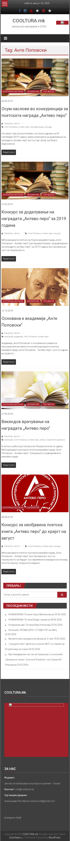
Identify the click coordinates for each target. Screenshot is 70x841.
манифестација (37, 127)
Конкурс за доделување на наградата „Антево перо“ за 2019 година (33, 218)
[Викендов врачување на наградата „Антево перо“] (35, 390)
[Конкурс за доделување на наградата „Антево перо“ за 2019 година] (35, 180)
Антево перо (24, 127)
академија (18, 336)
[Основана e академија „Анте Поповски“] (35, 287)
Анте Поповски (11, 127)
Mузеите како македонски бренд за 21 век (30, 638)
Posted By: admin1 (12, 123)
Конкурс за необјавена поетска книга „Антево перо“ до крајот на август (33, 531)
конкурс (57, 233)
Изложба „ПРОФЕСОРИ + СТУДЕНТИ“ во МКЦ (32, 630)
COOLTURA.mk (29, 20)
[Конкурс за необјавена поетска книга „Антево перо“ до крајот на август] (35, 493)
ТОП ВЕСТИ (48, 91)
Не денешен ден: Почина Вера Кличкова (29, 625)
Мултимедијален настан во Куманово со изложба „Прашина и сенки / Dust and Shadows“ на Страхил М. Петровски (34, 659)
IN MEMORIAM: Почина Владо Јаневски (29, 619)
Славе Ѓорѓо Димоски (55, 440)
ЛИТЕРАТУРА (33, 91)
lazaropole (8, 336)
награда (48, 127)
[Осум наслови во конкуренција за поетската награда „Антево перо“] (35, 77)
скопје (42, 440)
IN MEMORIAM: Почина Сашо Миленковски (31, 614)
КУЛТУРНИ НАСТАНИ (13, 91)
